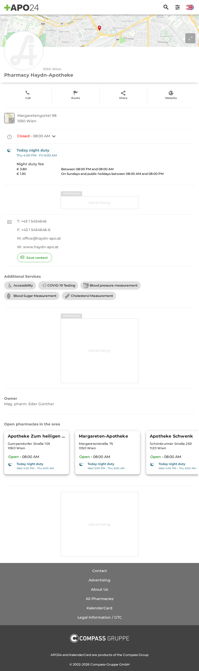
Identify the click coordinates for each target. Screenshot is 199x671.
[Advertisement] (99, 202)
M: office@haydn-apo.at (39, 238)
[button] (54, 136)
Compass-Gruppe (104, 664)
